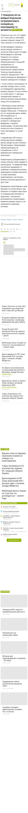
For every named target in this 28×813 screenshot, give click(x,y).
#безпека (20, 219)
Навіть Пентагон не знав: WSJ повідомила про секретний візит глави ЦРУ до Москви (14, 308)
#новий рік (9, 219)
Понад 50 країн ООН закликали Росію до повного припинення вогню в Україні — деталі (13, 332)
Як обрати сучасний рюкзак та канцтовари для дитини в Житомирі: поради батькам (13, 370)
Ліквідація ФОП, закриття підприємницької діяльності (13, 611)
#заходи (15, 219)
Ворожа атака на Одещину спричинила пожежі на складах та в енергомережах (14, 457)
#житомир (3, 219)
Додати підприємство (14, 540)
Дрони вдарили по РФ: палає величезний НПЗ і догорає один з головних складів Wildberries (13, 357)
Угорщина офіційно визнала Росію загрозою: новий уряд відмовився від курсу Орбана (13, 320)
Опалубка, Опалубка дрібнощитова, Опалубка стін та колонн (12, 709)
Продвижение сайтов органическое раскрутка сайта (12, 683)
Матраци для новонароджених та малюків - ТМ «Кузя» (13, 658)
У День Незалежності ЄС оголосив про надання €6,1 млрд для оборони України (12, 396)
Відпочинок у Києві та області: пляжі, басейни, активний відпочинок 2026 (14, 383)
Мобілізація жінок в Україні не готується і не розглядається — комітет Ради (14, 345)
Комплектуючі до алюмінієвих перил (10, 634)
